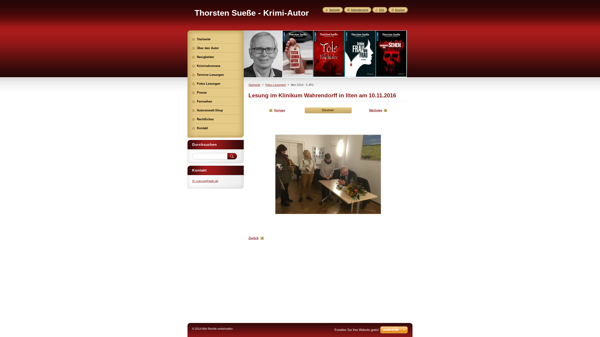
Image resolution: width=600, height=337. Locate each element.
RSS (381, 9)
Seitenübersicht (359, 9)
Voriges (279, 110)
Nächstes (375, 110)
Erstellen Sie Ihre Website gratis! (356, 330)
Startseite (254, 85)
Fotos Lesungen (275, 85)
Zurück (253, 238)
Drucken (400, 9)
